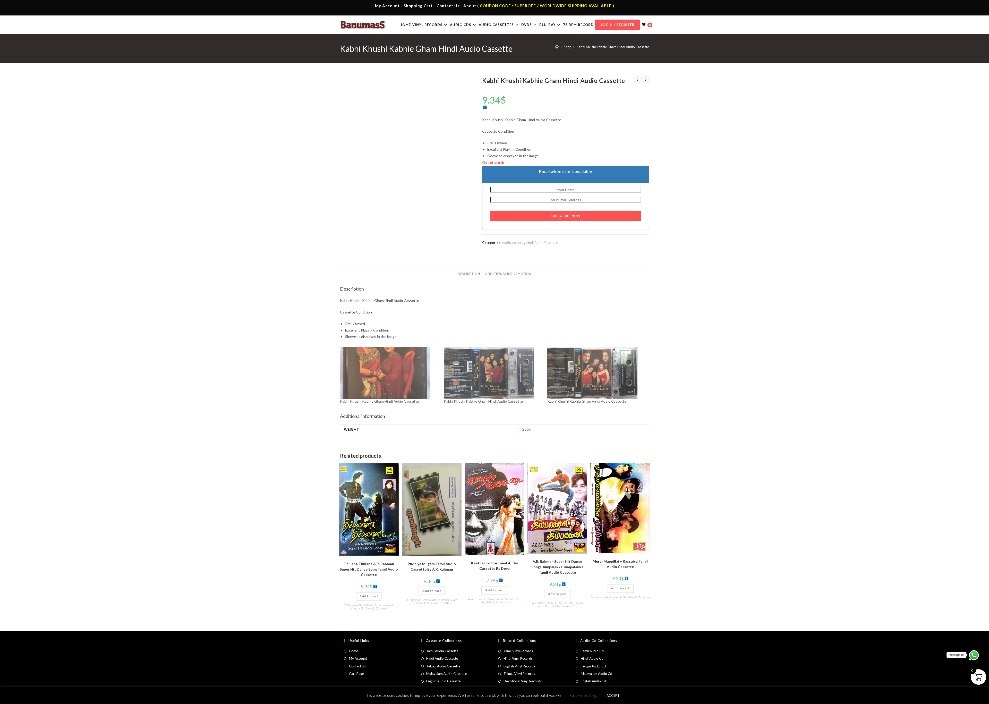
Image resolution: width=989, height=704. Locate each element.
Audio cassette (513, 243)
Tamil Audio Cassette (442, 651)
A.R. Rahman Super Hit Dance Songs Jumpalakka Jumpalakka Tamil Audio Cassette (557, 566)
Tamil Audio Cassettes (374, 608)
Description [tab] (469, 274)
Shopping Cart (418, 5)
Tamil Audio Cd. (592, 651)
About (469, 5)
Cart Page (356, 674)
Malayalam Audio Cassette (446, 674)
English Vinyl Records (519, 666)
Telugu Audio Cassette (443, 666)
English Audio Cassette (443, 681)
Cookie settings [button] (583, 695)
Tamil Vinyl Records (518, 651)
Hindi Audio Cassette (542, 243)
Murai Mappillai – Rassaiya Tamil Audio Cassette (620, 564)
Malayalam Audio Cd (596, 674)
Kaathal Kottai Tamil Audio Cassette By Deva (494, 566)
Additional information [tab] (508, 274)
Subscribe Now (566, 216)
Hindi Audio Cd (592, 658)
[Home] (557, 47)
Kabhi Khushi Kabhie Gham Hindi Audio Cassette (613, 47)
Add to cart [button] (369, 596)
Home (353, 651)
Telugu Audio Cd (593, 666)
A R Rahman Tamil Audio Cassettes (365, 605)
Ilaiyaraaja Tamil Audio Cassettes (629, 597)
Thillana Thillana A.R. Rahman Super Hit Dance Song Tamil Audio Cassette (369, 569)
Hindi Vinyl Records (518, 658)
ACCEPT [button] (613, 695)
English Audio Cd (593, 681)
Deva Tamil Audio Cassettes (504, 599)
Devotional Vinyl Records (523, 681)
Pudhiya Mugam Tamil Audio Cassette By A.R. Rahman (432, 566)
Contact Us (448, 5)
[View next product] (645, 79)
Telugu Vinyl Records (519, 674)
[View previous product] (637, 79)
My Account (387, 5)
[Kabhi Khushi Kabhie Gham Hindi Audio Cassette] (389, 373)
